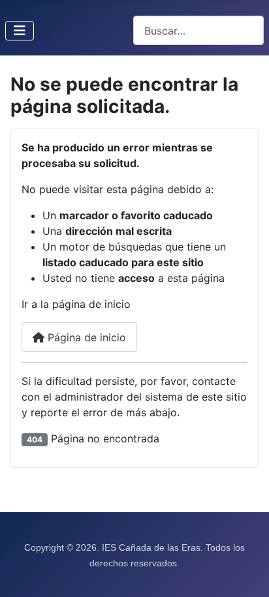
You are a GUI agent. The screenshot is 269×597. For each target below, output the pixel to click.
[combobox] (198, 30)
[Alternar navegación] (19, 30)
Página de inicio (85, 337)
